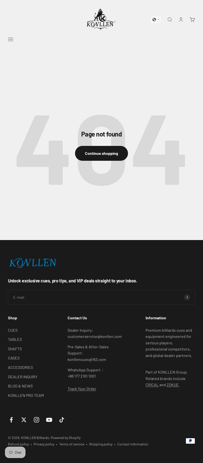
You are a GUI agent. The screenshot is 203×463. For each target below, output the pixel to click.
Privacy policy (44, 444)
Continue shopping (101, 153)
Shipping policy (100, 444)
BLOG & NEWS (20, 385)
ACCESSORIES (20, 367)
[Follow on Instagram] (36, 419)
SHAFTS (15, 348)
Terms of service (71, 444)
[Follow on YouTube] (49, 419)
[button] (156, 19)
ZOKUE (173, 384)
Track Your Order (82, 388)
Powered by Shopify (65, 438)
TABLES (15, 339)
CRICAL (152, 384)
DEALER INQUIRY (22, 376)
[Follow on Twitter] (24, 419)
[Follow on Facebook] (11, 419)
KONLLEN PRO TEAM (26, 395)
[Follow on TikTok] (61, 419)
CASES (14, 357)
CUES (13, 330)
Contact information (132, 444)
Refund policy (18, 444)
